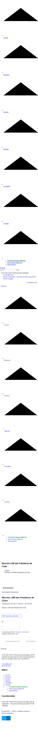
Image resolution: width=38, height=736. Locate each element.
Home (7, 570)
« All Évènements (7, 588)
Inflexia (26, 711)
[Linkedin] (8, 718)
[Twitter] (4, 718)
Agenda (7, 681)
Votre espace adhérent (14, 263)
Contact (7, 685)
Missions (8, 677)
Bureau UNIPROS (30, 641)
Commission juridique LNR (13, 641)
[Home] (3, 286)
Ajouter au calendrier (12, 616)
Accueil (7, 675)
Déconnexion (11, 265)
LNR (17, 634)
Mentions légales (7, 713)
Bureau (7, 679)
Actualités (8, 683)
